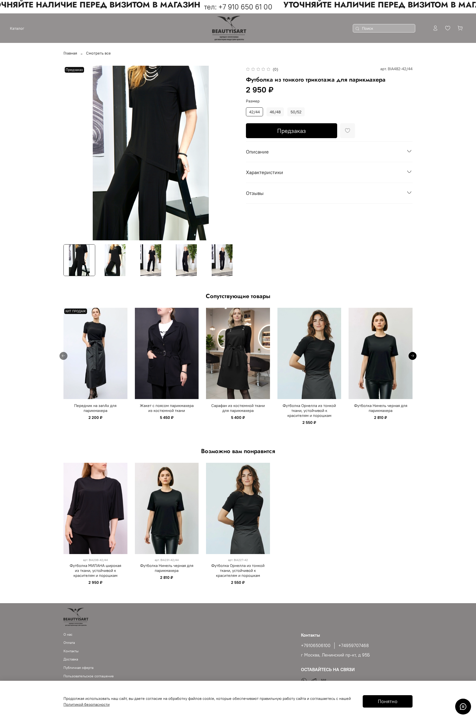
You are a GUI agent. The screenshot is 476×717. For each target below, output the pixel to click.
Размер (253, 101)
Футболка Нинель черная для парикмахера (380, 408)
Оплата (69, 642)
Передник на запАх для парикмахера (95, 408)
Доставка (70, 659)
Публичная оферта (78, 667)
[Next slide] (230, 153)
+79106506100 (315, 645)
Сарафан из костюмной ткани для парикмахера (238, 408)
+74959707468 (353, 645)
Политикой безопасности (86, 704)
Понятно (387, 701)
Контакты (71, 651)
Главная (70, 53)
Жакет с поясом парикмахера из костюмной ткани (167, 408)
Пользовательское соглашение (88, 676)
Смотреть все (98, 53)
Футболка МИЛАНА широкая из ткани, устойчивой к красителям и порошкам (95, 570)
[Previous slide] (71, 153)
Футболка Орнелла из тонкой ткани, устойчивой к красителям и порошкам (309, 410)
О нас (67, 634)
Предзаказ (291, 130)
